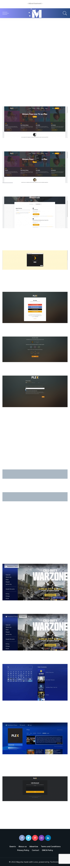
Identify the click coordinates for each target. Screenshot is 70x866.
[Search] (64, 13)
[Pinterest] (35, 838)
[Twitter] (28, 838)
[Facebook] (22, 838)
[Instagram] (41, 838)
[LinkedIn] (48, 838)
